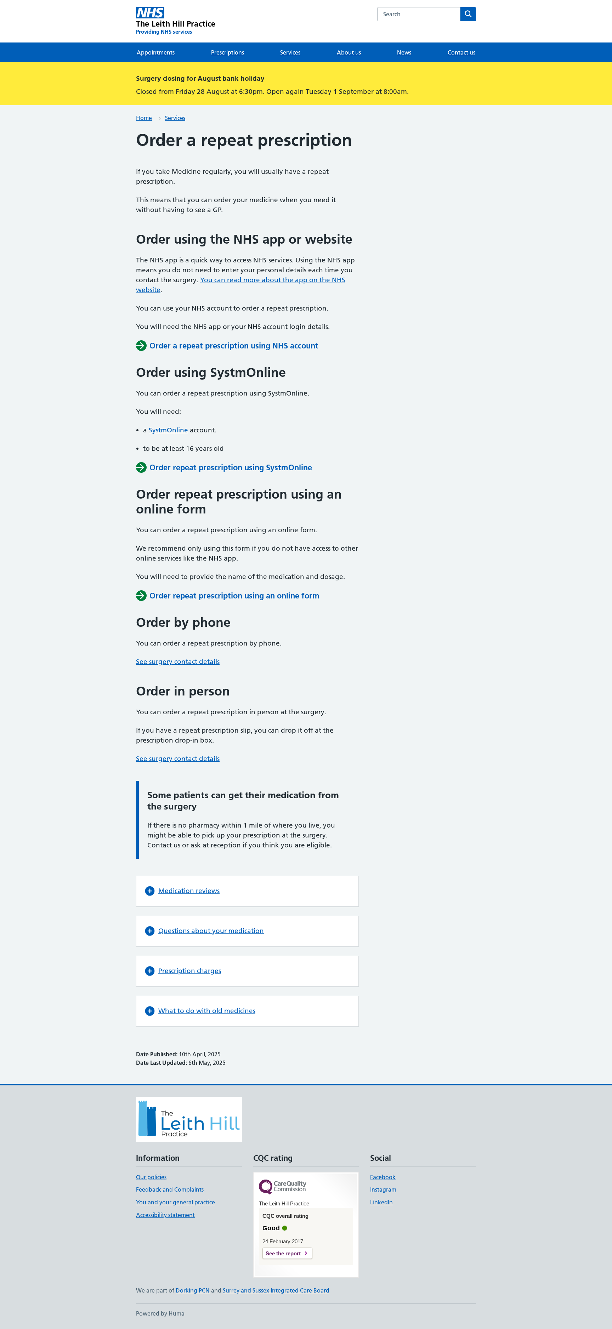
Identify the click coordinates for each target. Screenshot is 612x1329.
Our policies (151, 1177)
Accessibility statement (165, 1215)
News (404, 52)
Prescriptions (227, 52)
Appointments (156, 52)
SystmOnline (168, 430)
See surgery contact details (178, 662)
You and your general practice (175, 1202)
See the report (283, 1253)
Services (290, 52)
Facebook (383, 1177)
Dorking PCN (193, 1290)
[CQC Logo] (282, 1187)
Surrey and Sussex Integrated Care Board (276, 1290)
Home (144, 117)
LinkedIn (381, 1202)
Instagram (383, 1189)
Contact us (461, 52)
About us (349, 52)
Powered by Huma (160, 1313)
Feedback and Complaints (170, 1189)
